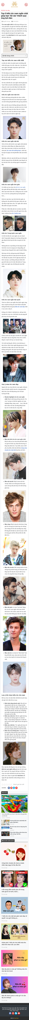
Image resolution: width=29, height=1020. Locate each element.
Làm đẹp (8, 10)
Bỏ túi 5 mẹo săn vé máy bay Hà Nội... (18, 827)
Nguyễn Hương (6, 21)
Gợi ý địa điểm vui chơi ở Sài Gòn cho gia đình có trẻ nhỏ (14, 815)
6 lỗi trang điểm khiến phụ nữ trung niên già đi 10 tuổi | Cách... (13, 890)
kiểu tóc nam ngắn (20, 187)
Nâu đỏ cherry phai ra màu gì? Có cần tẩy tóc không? (14, 996)
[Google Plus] (13, 1013)
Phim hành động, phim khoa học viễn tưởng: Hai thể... (18, 833)
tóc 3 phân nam (16, 213)
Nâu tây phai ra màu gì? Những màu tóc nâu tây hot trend (14, 970)
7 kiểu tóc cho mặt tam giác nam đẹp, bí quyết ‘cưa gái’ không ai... (14, 917)
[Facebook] (10, 1013)
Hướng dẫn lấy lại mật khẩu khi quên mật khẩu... (18, 821)
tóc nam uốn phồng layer (14, 150)
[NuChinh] (14, 4)
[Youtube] (19, 1013)
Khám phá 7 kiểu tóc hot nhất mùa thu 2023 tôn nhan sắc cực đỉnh (14, 943)
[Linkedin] (16, 1013)
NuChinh (3, 10)
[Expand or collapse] (25, 56)
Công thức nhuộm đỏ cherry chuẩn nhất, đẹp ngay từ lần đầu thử (13, 864)
